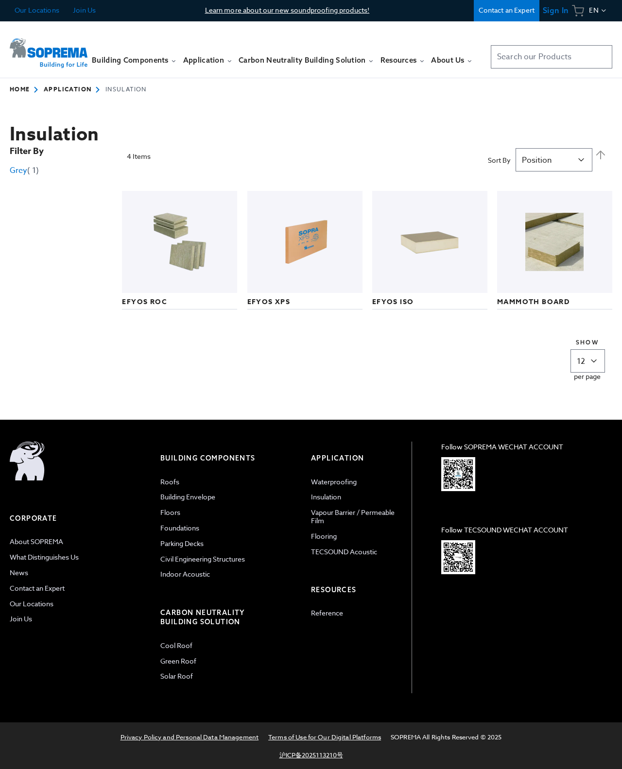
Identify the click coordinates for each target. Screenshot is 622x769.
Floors (170, 512)
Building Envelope (187, 496)
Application (67, 89)
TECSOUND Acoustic (344, 551)
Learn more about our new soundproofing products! (287, 10)
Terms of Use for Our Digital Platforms (324, 737)
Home (20, 89)
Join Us (83, 10)
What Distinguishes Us (44, 557)
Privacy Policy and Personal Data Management (190, 737)
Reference (327, 612)
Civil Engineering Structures (202, 559)
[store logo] (48, 53)
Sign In (556, 10)
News (19, 572)
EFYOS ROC (144, 302)
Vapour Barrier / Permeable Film (353, 516)
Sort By (499, 160)
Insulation (326, 496)
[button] (598, 11)
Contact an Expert (507, 10)
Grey (24, 170)
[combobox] (551, 56)
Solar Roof (176, 676)
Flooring (324, 536)
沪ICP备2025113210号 (311, 755)
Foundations (179, 527)
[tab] (80, 572)
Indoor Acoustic (185, 574)
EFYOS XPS (269, 302)
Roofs (169, 481)
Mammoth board (533, 302)
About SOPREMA (36, 541)
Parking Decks (182, 543)
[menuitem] (134, 64)
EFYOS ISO (393, 302)
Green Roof (178, 661)
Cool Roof (176, 645)
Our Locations (37, 10)
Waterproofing (334, 481)
